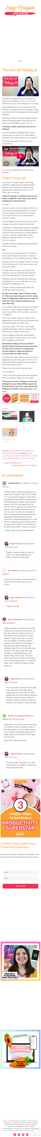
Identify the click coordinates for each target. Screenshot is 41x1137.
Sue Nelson (13, 571)
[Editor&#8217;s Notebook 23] (9, 415)
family (34, 456)
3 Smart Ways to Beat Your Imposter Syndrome (9, 439)
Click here (6, 170)
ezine (35, 360)
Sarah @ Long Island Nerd (19, 716)
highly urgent (26, 101)
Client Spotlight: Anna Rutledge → (25, 465)
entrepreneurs (25, 456)
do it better (14, 456)
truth (28, 458)
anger (30, 453)
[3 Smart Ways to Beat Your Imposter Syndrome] (9, 432)
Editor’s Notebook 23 (9, 421)
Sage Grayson (16, 544)
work (33, 458)
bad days (29, 123)
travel (23, 458)
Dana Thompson (15, 619)
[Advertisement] (20, 37)
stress (17, 458)
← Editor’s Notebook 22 (11, 463)
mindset (11, 458)
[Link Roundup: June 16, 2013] (27, 416)
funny (4, 458)
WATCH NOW (20, 886)
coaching (6, 456)
